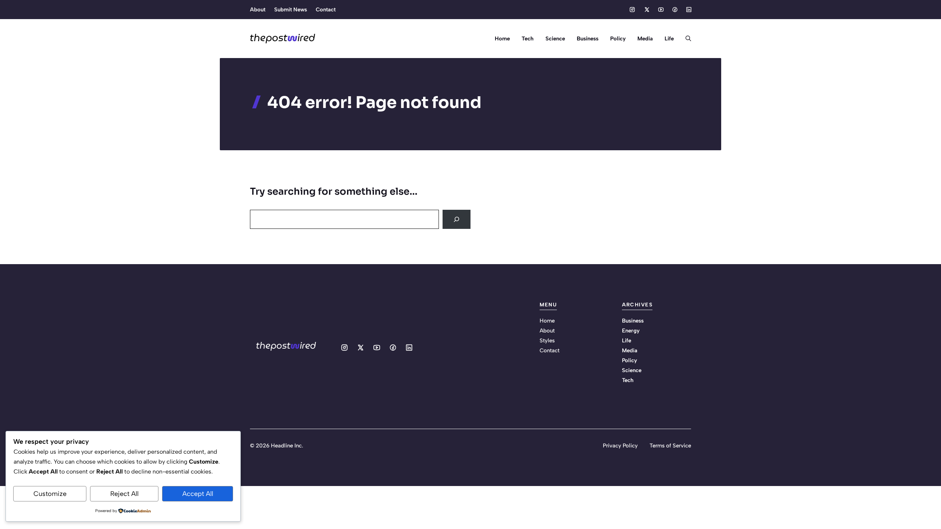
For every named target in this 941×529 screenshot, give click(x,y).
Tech (528, 38)
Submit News (290, 9)
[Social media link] (632, 9)
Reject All (124, 494)
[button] (685, 38)
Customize (50, 494)
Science (555, 38)
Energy (631, 330)
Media (645, 38)
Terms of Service (670, 445)
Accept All (197, 494)
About (257, 9)
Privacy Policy (620, 445)
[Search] (456, 219)
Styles (547, 340)
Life (669, 38)
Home (502, 38)
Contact (326, 9)
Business (587, 38)
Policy (618, 38)
